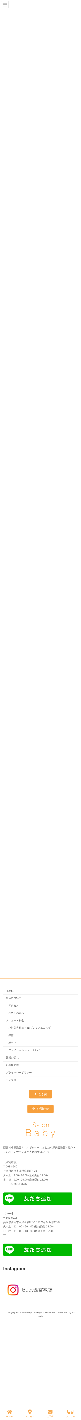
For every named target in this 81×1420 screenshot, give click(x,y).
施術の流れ (12, 1057)
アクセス (13, 1005)
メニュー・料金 (15, 1020)
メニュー (70, 1416)
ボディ (12, 1042)
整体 (11, 1035)
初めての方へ (16, 1013)
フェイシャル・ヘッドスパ (24, 1050)
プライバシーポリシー (19, 1072)
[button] (40, 1094)
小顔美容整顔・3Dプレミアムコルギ (29, 1027)
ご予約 (50, 1416)
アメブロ (11, 1080)
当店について (13, 998)
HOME (10, 991)
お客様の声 (12, 1065)
